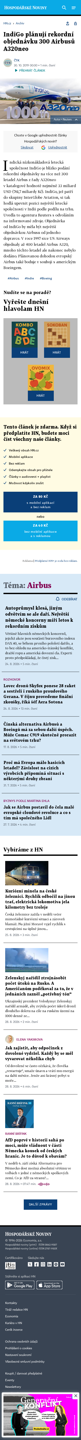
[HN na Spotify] (56, 1264)
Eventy (9, 1380)
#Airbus (13, 278)
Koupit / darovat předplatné (23, 1373)
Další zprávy (40, 1204)
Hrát (24, 352)
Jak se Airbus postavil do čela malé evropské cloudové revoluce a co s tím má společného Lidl (38, 813)
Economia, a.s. (32, 1240)
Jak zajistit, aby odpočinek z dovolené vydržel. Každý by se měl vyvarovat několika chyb (39, 1053)
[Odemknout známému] (75, 23)
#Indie (29, 278)
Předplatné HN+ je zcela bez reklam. (56, 560)
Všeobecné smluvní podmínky (24, 1361)
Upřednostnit (57, 147)
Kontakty (11, 1303)
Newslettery (13, 1386)
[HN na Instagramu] (43, 1264)
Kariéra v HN (13, 1323)
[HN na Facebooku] (36, 1264)
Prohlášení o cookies (18, 1348)
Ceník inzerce (13, 1329)
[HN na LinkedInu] (49, 1264)
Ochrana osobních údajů (21, 1341)
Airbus (39, 585)
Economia (11, 1316)
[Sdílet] (67, 23)
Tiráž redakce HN (16, 1309)
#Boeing (46, 278)
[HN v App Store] (49, 1285)
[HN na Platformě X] (30, 1264)
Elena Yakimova (29, 1039)
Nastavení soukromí (18, 1355)
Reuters (67, 119)
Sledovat (27, 147)
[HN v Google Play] (19, 1285)
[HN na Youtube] (62, 1264)
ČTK (16, 60)
